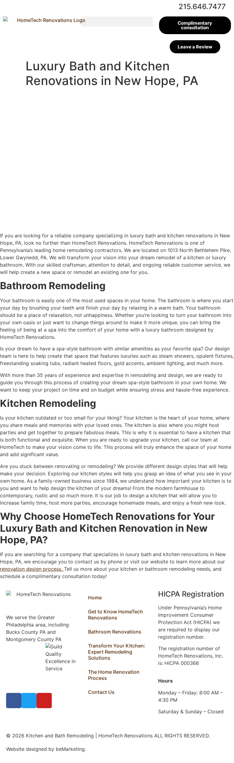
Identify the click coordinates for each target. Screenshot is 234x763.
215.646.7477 (202, 6)
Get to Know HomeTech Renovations (115, 615)
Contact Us (101, 692)
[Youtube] (44, 700)
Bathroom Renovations (114, 632)
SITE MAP (98, 749)
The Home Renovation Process (114, 675)
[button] (117, 21)
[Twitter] (29, 700)
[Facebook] (13, 700)
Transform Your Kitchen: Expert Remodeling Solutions (116, 652)
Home (95, 597)
